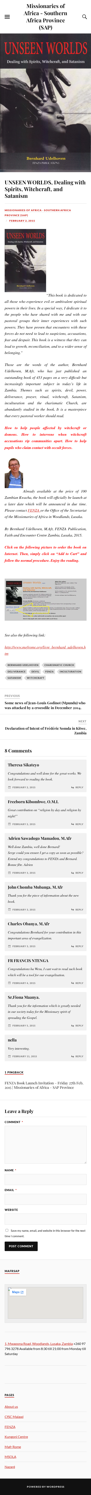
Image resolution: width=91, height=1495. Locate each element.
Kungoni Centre (16, 1437)
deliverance (17, 671)
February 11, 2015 (24, 1056)
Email (11, 1190)
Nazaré (10, 1467)
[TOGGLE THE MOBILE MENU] (7, 17)
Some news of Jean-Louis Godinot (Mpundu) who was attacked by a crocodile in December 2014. (45, 705)
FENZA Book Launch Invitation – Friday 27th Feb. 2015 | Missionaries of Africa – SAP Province (44, 1085)
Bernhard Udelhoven (23, 665)
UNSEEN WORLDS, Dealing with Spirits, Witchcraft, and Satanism (45, 188)
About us (11, 1406)
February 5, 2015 (24, 1025)
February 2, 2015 (22, 220)
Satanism (14, 677)
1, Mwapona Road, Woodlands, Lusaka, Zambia (39, 1344)
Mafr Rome (13, 1447)
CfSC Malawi (14, 1417)
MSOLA (10, 1457)
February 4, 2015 (24, 983)
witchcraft (35, 677)
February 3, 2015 (24, 873)
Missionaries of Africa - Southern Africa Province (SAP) (45, 16)
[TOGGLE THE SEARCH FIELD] (84, 17)
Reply (79, 787)
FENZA (34, 510)
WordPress (55, 1486)
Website (11, 1209)
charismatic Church (59, 665)
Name (10, 1170)
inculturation (70, 671)
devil (35, 671)
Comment (14, 1122)
